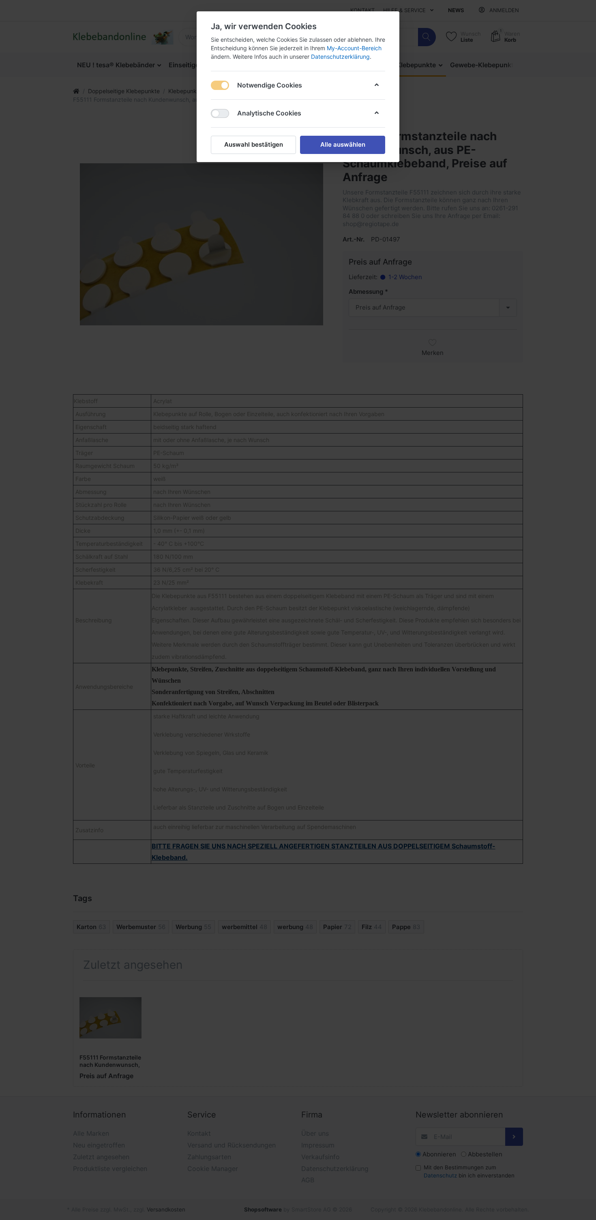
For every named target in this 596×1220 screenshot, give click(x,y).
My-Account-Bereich (354, 48)
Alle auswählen (342, 144)
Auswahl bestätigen (253, 144)
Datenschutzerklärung (340, 56)
